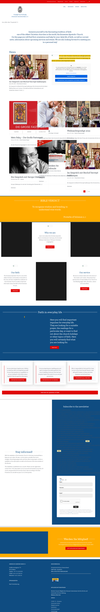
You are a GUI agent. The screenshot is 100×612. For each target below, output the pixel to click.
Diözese (24, 83)
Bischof (21, 83)
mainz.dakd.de (18, 575)
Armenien (52, 171)
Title (61, 478)
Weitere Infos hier (56, 595)
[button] (88, 6)
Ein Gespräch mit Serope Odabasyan (28, 177)
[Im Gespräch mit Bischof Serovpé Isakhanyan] (28, 67)
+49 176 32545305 (18, 571)
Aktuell (18, 83)
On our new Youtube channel (68, 56)
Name (61, 481)
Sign (76, 506)
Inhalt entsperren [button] (71, 76)
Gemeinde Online (55, 603)
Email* (61, 493)
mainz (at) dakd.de (17, 573)
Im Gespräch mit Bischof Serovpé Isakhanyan (27, 82)
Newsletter (54, 607)
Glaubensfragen (26, 140)
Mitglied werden (55, 605)
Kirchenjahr (56, 133)
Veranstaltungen (55, 609)
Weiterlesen (69, 186)
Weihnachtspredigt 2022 (78, 130)
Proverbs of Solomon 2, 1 (75, 217)
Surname (62, 487)
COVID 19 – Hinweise (56, 601)
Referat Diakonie (57, 171)
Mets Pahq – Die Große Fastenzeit (27, 137)
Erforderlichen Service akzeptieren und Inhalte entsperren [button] (71, 80)
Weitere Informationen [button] (71, 73)
